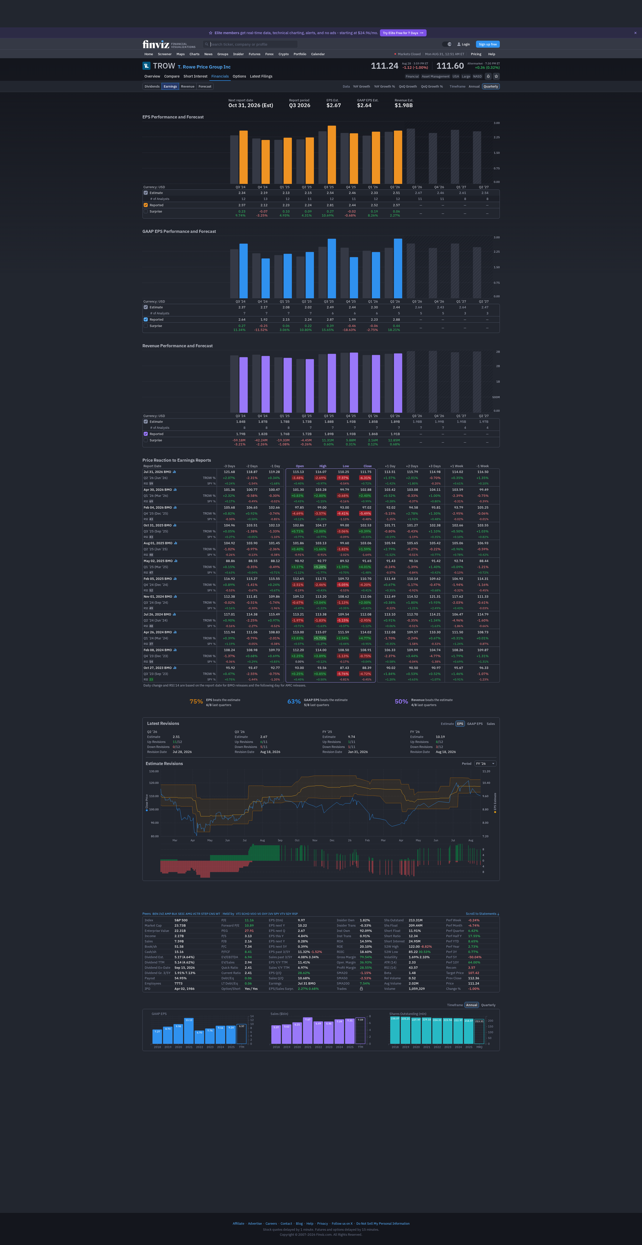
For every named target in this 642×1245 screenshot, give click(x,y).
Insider (238, 54)
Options (239, 76)
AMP (168, 914)
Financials (220, 76)
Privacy (322, 1223)
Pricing (476, 54)
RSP (295, 914)
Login (466, 44)
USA (456, 76)
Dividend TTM (155, 962)
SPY (276, 914)
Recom (451, 967)
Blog (299, 1223)
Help (491, 54)
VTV (282, 914)
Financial (412, 76)
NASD (477, 76)
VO (259, 914)
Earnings (275, 983)
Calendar (318, 54)
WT (218, 914)
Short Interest (195, 76)
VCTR (196, 914)
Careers (271, 1223)
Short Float (392, 931)
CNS (212, 914)
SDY (288, 914)
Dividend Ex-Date (157, 967)
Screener (165, 54)
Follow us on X (342, 1223)
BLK (174, 914)
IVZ (161, 914)
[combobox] (250, 44)
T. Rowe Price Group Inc (204, 67)
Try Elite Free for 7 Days (400, 33)
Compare (172, 76)
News (208, 54)
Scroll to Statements (481, 914)
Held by (228, 914)
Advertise (255, 1223)
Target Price (455, 973)
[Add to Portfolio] (496, 76)
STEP (204, 914)
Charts (194, 54)
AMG (189, 914)
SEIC (181, 914)
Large (466, 76)
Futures (254, 54)
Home (148, 54)
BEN (155, 914)
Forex (269, 54)
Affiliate (238, 1223)
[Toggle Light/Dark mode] (447, 44)
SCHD (246, 914)
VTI (238, 914)
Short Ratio (392, 936)
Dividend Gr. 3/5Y (158, 973)
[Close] (635, 32)
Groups (222, 54)
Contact (286, 1223)
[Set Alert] (488, 76)
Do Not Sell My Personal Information (383, 1223)
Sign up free (488, 44)
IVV (270, 914)
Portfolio (300, 54)
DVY (265, 914)
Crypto (284, 54)
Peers (146, 914)
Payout (150, 978)
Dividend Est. (154, 957)
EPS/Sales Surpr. (281, 989)
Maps (181, 54)
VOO (253, 914)
